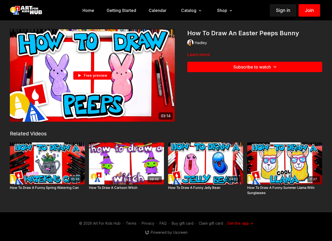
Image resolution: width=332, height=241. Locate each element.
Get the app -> (240, 223)
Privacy (148, 223)
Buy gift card (182, 223)
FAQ (163, 223)
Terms (131, 223)
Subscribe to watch (252, 67)
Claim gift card (211, 223)
